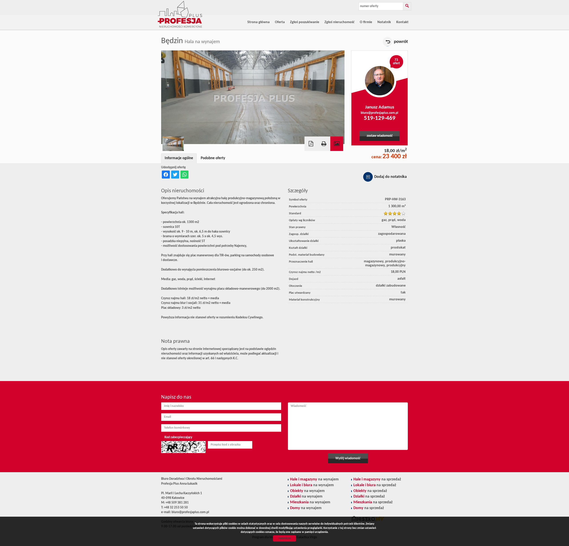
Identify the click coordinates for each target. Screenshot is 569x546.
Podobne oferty (213, 158)
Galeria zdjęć (336, 143)
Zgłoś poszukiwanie (304, 22)
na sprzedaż (377, 479)
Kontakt (402, 22)
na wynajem (314, 479)
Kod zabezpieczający (178, 437)
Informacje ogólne (179, 158)
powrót (401, 41)
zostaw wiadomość (380, 136)
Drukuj (323, 143)
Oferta (280, 22)
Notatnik (384, 22)
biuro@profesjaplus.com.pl (379, 113)
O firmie (366, 22)
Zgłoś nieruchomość (340, 22)
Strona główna (258, 22)
